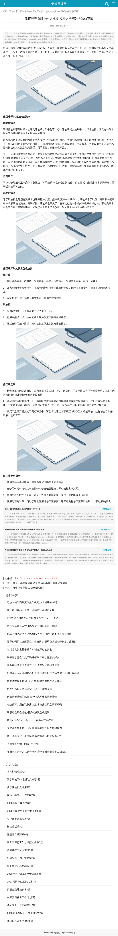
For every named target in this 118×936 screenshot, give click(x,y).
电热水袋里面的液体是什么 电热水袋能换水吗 (32, 602)
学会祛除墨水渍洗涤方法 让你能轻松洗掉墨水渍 (33, 665)
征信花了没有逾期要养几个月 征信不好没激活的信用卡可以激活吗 (43, 673)
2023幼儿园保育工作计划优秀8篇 (25, 913)
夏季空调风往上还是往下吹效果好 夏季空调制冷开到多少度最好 (42, 641)
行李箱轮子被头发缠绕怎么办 (29, 587)
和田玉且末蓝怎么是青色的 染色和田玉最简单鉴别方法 (37, 751)
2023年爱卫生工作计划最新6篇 (24, 811)
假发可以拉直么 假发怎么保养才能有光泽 (29, 688)
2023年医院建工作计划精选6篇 (24, 873)
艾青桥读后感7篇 (16, 771)
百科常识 (24, 11)
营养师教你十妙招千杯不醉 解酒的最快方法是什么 (34, 681)
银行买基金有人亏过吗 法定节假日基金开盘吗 (32, 626)
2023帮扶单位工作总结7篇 (21, 881)
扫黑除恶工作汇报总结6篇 (21, 858)
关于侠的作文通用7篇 (19, 787)
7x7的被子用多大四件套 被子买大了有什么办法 (32, 618)
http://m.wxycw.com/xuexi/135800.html (36, 578)
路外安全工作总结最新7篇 (21, 905)
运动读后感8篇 (15, 826)
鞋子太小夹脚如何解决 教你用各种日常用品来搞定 (40, 583)
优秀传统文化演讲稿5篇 (20, 850)
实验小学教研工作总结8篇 (21, 795)
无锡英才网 (59, 3)
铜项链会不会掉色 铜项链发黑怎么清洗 (28, 712)
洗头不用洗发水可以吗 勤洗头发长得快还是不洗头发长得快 (39, 633)
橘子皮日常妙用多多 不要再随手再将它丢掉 (30, 610)
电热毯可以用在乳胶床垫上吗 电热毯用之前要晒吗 (34, 704)
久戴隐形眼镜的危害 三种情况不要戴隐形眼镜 (32, 696)
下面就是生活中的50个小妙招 (23, 743)
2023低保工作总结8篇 (19, 803)
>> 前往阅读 (106, 508)
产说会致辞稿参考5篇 (19, 889)
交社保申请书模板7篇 (19, 818)
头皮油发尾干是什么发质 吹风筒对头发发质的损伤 (34, 728)
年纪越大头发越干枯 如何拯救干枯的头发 (29, 649)
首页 (4, 11)
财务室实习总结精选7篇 (20, 866)
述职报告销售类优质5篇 (20, 921)
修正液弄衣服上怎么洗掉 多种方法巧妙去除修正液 (34, 736)
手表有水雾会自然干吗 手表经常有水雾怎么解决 (33, 657)
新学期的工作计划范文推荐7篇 (23, 779)
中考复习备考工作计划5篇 (21, 897)
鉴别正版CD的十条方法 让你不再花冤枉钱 (30, 720)
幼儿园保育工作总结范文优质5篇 (25, 842)
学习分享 (13, 11)
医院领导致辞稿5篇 (17, 834)
